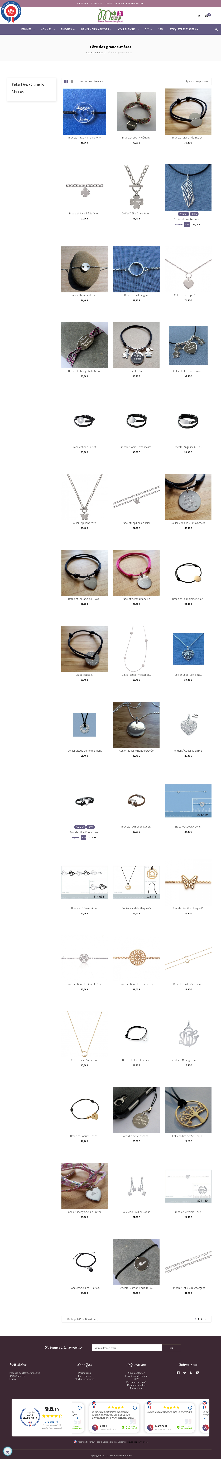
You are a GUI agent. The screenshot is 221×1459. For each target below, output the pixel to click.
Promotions (84, 1372)
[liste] (71, 82)
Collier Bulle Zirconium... (84, 1060)
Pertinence (96, 81)
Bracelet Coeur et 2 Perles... (84, 1287)
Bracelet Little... (84, 674)
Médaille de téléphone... (136, 1136)
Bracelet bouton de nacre (84, 295)
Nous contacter (136, 1372)
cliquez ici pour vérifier (137, 1441)
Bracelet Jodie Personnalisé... (136, 447)
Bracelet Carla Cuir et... (84, 447)
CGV (136, 1378)
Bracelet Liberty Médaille (136, 137)
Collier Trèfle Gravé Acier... (136, 213)
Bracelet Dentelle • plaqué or (136, 984)
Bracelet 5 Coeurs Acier (84, 908)
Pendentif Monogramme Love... (188, 1060)
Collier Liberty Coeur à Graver (84, 1212)
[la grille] (66, 82)
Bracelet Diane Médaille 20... (188, 137)
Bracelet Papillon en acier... (136, 523)
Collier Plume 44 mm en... (188, 219)
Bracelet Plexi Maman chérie (84, 137)
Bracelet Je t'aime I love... (188, 1212)
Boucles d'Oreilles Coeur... (136, 1212)
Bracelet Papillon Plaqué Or (188, 908)
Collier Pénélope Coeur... (188, 295)
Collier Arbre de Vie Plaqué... (188, 1136)
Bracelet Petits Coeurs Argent (188, 1287)
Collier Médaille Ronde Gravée (136, 750)
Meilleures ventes (84, 1378)
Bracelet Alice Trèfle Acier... (84, 213)
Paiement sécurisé (136, 1382)
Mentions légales (136, 1385)
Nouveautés (84, 1376)
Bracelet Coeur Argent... (188, 826)
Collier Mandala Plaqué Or (136, 908)
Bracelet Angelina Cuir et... (188, 447)
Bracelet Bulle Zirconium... (188, 984)
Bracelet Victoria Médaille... (136, 598)
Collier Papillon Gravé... (85, 523)
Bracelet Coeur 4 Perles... (84, 1136)
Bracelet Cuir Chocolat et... (136, 826)
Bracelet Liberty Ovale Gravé (84, 371)
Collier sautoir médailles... (136, 674)
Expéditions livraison (136, 1376)
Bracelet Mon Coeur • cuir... (84, 832)
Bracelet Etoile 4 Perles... (136, 1060)
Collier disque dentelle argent (85, 750)
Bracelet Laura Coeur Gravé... (84, 598)
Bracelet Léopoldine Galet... (188, 598)
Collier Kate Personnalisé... (188, 371)
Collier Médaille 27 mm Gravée (188, 523)
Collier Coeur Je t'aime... (188, 674)
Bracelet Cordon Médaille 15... (136, 1287)
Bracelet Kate (136, 371)
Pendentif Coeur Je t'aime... (188, 750)
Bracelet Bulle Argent (136, 295)
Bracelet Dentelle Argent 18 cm (84, 984)
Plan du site (136, 1388)
